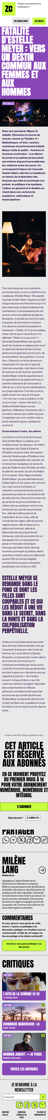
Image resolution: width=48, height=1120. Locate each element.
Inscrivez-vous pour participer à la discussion (24, 945)
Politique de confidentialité (40, 1113)
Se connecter (33, 818)
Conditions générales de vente (22, 1115)
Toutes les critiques (24, 1069)
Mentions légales (5, 1113)
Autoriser (39, 21)
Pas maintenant (21, 21)
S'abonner (24, 806)
